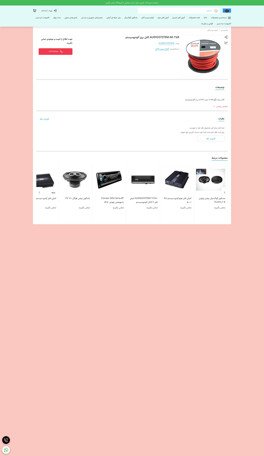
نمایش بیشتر (222, 106)
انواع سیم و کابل (212, 30)
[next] (39, 192)
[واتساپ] (6, 450)
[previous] (224, 192)
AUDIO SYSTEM (166, 43)
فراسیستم (224, 30)
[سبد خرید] (34, 10)
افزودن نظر (44, 119)
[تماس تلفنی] (6, 440)
